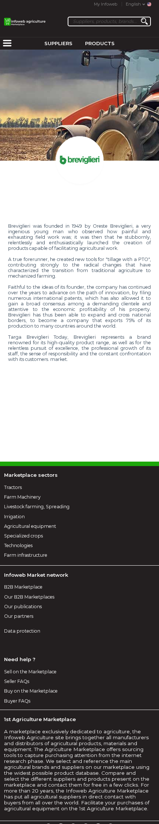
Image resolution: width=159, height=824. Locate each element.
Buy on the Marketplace (31, 691)
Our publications (23, 606)
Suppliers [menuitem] (58, 43)
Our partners (18, 616)
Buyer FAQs (17, 701)
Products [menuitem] (100, 43)
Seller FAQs (16, 681)
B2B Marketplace (23, 587)
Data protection (22, 631)
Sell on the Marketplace (30, 671)
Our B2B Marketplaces (29, 597)
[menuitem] (7, 43)
